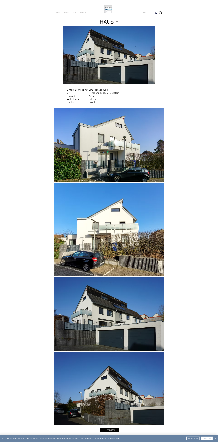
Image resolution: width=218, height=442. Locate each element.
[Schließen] (215, 438)
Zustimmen (207, 438)
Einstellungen (193, 438)
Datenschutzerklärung (111, 438)
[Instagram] (160, 12)
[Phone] (156, 12)
